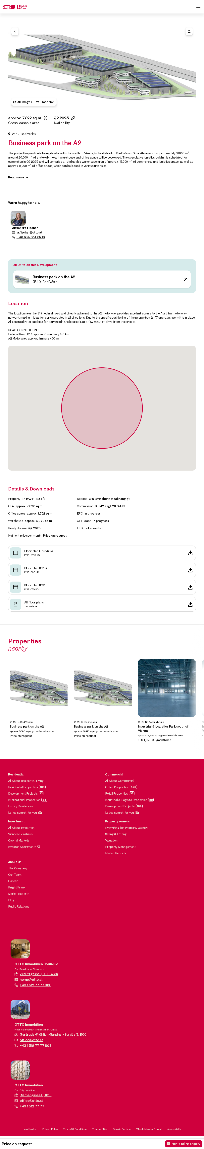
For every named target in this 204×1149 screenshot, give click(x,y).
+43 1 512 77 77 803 (35, 1045)
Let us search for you (22, 812)
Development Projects (23, 793)
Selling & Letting (116, 834)
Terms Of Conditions (75, 1129)
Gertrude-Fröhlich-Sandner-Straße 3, (53, 1034)
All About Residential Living (25, 781)
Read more (16, 177)
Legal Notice (30, 1129)
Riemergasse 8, (35, 1095)
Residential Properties (23, 787)
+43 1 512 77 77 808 (35, 985)
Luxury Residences (20, 806)
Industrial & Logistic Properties (126, 800)
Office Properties (116, 787)
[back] (15, 31)
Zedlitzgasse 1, (39, 974)
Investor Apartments (22, 847)
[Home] (15, 6)
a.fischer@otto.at (29, 232)
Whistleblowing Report (149, 1129)
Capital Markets (18, 840)
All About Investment (21, 828)
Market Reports (115, 853)
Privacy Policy (50, 1129)
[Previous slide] (9, 703)
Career (13, 881)
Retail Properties (116, 793)
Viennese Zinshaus (20, 834)
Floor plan (47, 102)
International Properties (24, 800)
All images (24, 102)
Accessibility (174, 1129)
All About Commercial (119, 781)
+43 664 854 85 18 (31, 237)
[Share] (189, 31)
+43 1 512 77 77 (32, 1106)
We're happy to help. (24, 202)
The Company (17, 868)
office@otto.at (31, 1040)
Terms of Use (100, 1129)
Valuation (111, 840)
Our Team (15, 875)
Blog (11, 900)
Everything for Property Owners (126, 828)
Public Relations (18, 906)
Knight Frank (16, 887)
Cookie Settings (122, 1129)
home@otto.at (31, 979)
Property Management (120, 847)
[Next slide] (195, 703)
